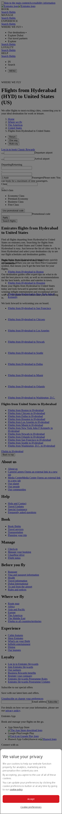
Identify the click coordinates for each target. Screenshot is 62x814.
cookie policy (16, 789)
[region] (31, 781)
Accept (31, 799)
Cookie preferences (31, 807)
